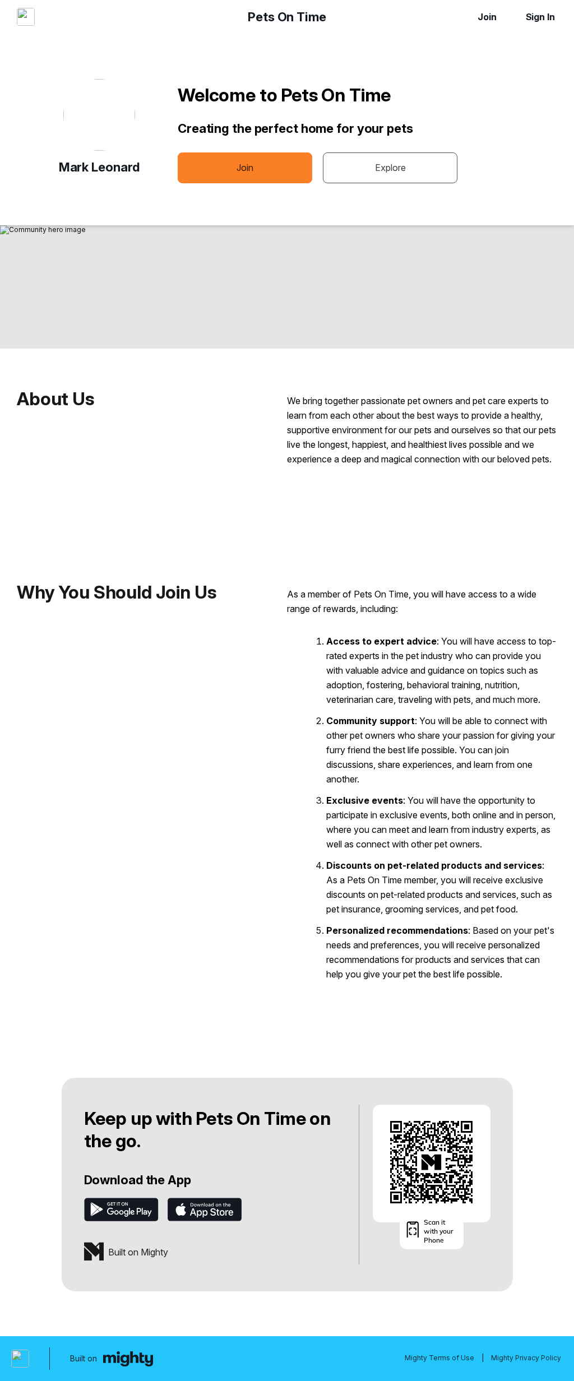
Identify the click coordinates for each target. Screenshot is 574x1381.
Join (487, 16)
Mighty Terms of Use (439, 1358)
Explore (390, 167)
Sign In (540, 16)
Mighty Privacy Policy (526, 1358)
